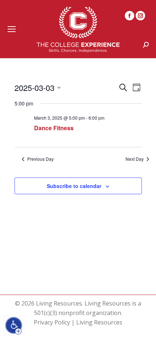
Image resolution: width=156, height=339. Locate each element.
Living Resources (99, 322)
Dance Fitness (54, 128)
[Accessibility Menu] (14, 325)
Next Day (135, 159)
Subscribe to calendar (74, 186)
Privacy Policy (52, 322)
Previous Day (40, 159)
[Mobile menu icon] (11, 29)
